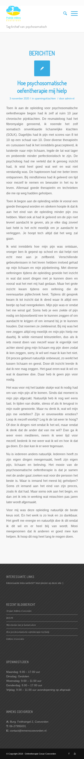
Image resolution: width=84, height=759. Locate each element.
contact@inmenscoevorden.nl (28, 730)
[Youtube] (75, 753)
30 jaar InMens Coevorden (18, 610)
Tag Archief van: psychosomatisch (26, 27)
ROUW (9, 617)
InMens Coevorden (15, 638)
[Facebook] (69, 753)
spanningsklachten (45, 98)
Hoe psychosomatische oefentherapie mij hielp (42, 86)
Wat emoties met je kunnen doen (21, 624)
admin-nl (69, 98)
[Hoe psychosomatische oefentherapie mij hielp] (42, 68)
